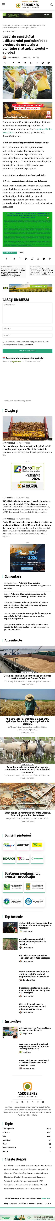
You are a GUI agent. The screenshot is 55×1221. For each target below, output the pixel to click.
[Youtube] (42, 1102)
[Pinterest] (19, 62)
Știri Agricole (16, 25)
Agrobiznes (27, 1052)
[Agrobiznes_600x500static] (27, 558)
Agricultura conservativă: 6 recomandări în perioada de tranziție (32, 941)
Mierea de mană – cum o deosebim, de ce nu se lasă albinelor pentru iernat (32, 1006)
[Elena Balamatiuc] (5, 57)
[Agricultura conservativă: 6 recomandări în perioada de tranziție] (10, 944)
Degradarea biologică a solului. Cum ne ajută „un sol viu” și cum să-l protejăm (34, 990)
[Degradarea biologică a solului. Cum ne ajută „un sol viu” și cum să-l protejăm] (10, 992)
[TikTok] (27, 1102)
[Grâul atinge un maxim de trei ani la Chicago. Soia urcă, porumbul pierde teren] (27, 796)
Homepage (6, 25)
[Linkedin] (25, 62)
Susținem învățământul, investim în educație (22, 875)
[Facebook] (13, 62)
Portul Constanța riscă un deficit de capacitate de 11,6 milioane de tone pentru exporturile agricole (27, 616)
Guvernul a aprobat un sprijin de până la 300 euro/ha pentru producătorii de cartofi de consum (27, 449)
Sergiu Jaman (27, 931)
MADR (21, 253)
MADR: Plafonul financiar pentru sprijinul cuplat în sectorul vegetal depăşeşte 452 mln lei (34, 974)
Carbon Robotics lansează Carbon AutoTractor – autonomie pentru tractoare (35, 925)
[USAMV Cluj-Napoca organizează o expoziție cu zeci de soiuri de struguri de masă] (10, 1065)
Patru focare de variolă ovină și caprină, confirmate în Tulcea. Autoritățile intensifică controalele (28, 770)
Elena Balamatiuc (14, 57)
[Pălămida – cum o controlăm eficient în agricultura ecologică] (10, 960)
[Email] (36, 62)
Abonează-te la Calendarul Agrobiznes (17, 401)
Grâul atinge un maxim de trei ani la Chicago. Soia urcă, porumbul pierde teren (27, 814)
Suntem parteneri (18, 835)
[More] (48, 62)
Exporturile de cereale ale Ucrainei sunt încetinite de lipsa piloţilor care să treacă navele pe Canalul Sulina (26, 605)
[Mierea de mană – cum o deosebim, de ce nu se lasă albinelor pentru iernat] (10, 1009)
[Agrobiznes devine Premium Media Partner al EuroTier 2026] (10, 1032)
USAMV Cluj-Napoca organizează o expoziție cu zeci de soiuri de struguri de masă (35, 1062)
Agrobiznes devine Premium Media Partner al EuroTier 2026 (35, 1029)
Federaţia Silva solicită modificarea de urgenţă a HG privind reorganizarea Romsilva (27, 585)
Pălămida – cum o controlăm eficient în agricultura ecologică (34, 956)
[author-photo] (21, 931)
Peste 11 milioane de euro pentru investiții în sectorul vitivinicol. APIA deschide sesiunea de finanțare (27, 525)
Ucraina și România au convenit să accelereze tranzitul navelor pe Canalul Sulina (27, 677)
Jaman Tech (46, 1198)
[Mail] (22, 1102)
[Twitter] (32, 1102)
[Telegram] (42, 62)
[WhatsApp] (30, 62)
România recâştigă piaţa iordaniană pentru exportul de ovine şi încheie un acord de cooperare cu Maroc (41, 271)
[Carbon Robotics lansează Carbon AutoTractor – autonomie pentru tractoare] (10, 928)
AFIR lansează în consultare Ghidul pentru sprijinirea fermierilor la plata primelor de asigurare (27, 721)
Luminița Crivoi (28, 948)
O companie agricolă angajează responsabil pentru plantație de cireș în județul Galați (34, 1046)
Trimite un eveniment (32, 361)
